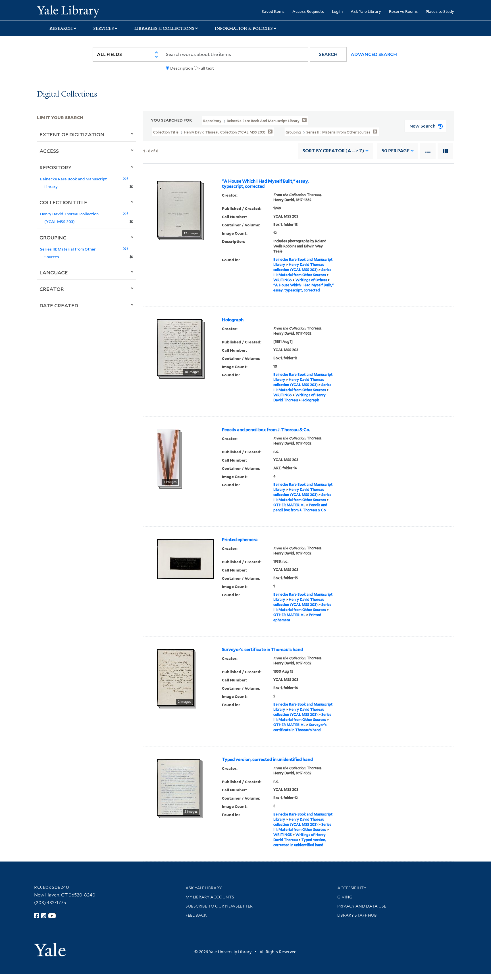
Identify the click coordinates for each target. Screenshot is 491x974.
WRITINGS (282, 280)
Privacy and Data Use (361, 906)
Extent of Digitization (71, 134)
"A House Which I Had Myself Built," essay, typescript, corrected (265, 184)
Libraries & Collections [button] (164, 28)
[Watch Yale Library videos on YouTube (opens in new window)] (52, 915)
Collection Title (63, 202)
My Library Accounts (210, 897)
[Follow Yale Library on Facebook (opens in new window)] (36, 915)
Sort (333, 150)
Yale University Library (68, 11)
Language (53, 272)
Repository (55, 167)
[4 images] (168, 457)
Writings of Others (311, 280)
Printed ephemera (240, 539)
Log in (337, 11)
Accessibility (351, 888)
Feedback (196, 915)
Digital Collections (67, 94)
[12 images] (179, 208)
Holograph (233, 319)
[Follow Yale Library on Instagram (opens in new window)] (43, 915)
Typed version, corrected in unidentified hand (267, 759)
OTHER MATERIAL (289, 505)
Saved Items (273, 11)
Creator (51, 288)
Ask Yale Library (366, 11)
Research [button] (61, 28)
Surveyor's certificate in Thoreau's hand (262, 649)
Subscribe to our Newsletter (219, 906)
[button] (328, 54)
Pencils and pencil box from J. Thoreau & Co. (266, 429)
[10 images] (179, 347)
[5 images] (178, 787)
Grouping (52, 237)
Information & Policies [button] (244, 28)
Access (49, 150)
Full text (206, 68)
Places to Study (440, 11)
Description (181, 68)
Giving (344, 897)
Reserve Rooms (403, 11)
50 (395, 150)
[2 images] (175, 677)
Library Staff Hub (357, 915)
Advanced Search (374, 54)
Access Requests (308, 11)
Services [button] (103, 28)
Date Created (58, 305)
